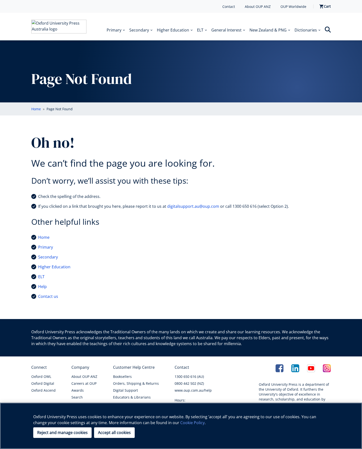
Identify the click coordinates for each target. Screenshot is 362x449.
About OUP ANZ (258, 6)
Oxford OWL (41, 376)
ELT (41, 276)
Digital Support (125, 390)
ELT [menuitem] (200, 30)
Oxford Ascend (43, 390)
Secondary (48, 257)
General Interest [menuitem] (226, 30)
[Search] (328, 29)
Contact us (48, 296)
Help (42, 286)
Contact (228, 6)
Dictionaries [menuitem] (306, 30)
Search (77, 397)
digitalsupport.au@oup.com (193, 206)
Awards (77, 390)
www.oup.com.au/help (193, 390)
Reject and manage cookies (62, 432)
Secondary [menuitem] (139, 30)
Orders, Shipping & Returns (136, 383)
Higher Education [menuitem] (173, 30)
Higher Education (54, 267)
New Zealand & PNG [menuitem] (268, 30)
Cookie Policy (192, 422)
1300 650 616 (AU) (189, 376)
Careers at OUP (84, 383)
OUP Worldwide (293, 6)
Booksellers (122, 376)
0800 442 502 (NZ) (189, 383)
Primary (45, 247)
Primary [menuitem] (114, 30)
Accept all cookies (114, 432)
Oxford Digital (42, 383)
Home (43, 237)
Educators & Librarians (132, 397)
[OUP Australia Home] (58, 26)
